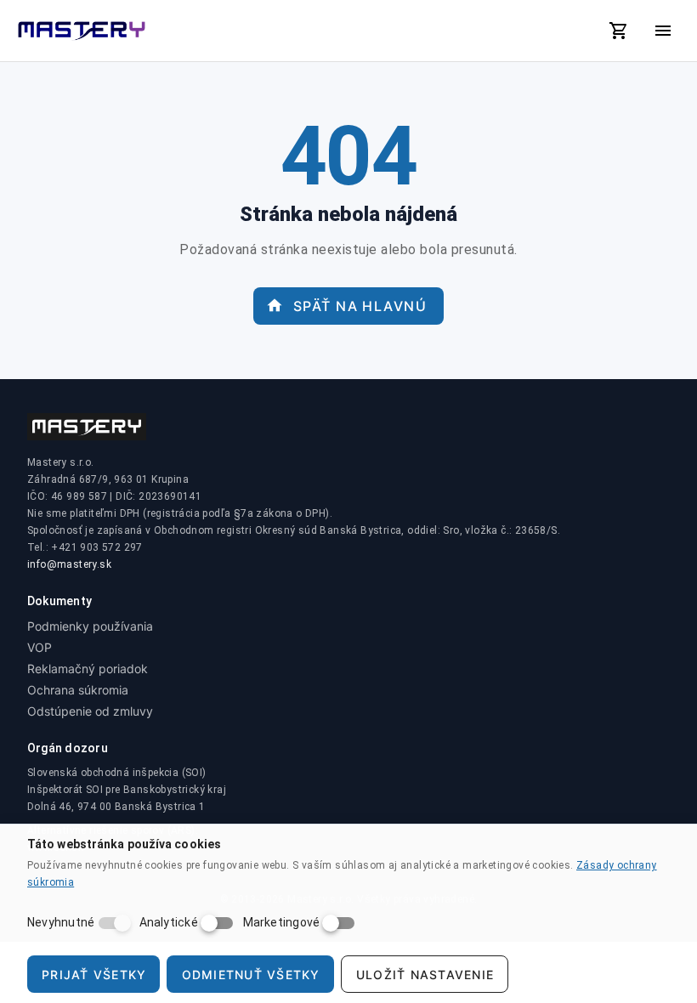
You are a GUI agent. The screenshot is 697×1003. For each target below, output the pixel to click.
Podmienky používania (90, 626)
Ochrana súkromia (77, 690)
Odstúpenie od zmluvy (90, 711)
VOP (39, 647)
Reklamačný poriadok (87, 668)
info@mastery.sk (69, 564)
